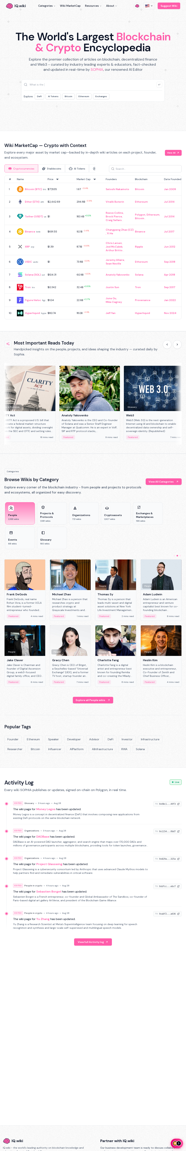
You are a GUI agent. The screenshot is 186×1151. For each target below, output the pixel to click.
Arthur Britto (114, 250)
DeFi (39, 96)
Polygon (140, 214)
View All (171, 152)
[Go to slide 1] (174, 555)
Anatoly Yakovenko (118, 274)
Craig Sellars (114, 220)
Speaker (53, 739)
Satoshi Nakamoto (117, 189)
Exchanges (101, 96)
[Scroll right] (177, 344)
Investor (127, 739)
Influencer (54, 749)
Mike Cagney (114, 302)
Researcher (15, 749)
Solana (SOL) (33, 274)
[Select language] (149, 5)
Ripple (139, 246)
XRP (27, 246)
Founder (13, 739)
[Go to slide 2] (177, 555)
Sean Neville (113, 263)
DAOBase (42, 837)
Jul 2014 (169, 201)
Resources (92, 6)
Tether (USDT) (34, 216)
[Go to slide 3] (180, 555)
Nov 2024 (170, 313)
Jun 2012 (169, 246)
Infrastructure (150, 739)
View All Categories (161, 481)
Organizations (31, 830)
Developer (74, 739)
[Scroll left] (167, 344)
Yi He (110, 233)
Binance (30, 231)
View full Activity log (91, 942)
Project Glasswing (49, 864)
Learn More (139, 112)
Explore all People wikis (90, 700)
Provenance (142, 300)
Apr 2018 (169, 274)
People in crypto (33, 885)
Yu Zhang (43, 919)
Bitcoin (68, 96)
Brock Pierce (114, 216)
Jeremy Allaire (115, 260)
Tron (28, 287)
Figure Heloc (33, 300)
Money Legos (45, 809)
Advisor (94, 739)
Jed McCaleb (114, 246)
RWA (124, 749)
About (110, 6)
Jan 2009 (170, 189)
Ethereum (83, 96)
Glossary (29, 803)
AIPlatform (77, 749)
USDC (28, 261)
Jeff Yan (111, 313)
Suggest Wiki (169, 5)
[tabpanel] (93, 247)
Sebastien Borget (48, 891)
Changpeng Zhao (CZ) (120, 229)
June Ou (111, 298)
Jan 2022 (170, 300)
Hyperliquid (32, 313)
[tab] (21, 168)
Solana (139, 274)
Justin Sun (112, 287)
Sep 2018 (169, 261)
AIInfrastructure (102, 749)
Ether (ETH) (32, 201)
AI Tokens (53, 96)
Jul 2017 (169, 231)
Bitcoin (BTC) (33, 189)
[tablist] (49, 168)
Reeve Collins (114, 212)
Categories (45, 6)
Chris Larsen (114, 243)
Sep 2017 (169, 287)
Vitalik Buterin (115, 201)
